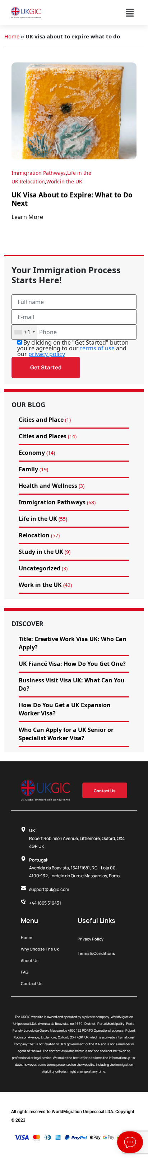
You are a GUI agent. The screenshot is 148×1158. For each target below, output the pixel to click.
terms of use (97, 348)
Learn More (27, 217)
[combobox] (24, 332)
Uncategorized (39, 568)
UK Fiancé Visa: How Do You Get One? (72, 664)
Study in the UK (41, 552)
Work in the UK (64, 181)
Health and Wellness (48, 486)
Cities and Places (42, 436)
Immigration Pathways (38, 172)
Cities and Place (41, 420)
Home (11, 36)
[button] (129, 12)
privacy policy (46, 354)
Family (28, 469)
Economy (32, 453)
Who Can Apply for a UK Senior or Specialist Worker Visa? (66, 734)
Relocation (32, 181)
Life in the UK (38, 519)
